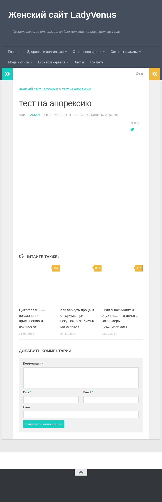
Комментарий (33, 363)
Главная (14, 51)
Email (88, 392)
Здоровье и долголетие (45, 51)
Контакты (97, 62)
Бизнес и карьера (51, 62)
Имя (27, 392)
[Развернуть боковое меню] (7, 74)
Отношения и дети (87, 51)
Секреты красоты (124, 51)
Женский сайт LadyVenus (62, 15)
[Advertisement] (70, 219)
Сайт (26, 407)
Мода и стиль (18, 62)
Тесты (79, 62)
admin (35, 115)
